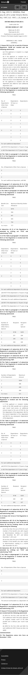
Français (23, 2)
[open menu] (17, 7)
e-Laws (4, 7)
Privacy (3, 660)
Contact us (4, 663)
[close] (24, 7)
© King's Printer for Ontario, (12, 668)
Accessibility (4, 656)
